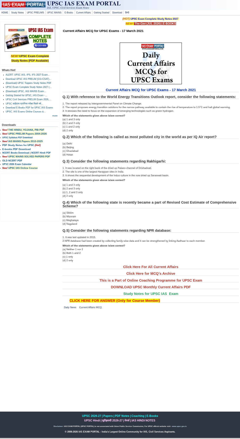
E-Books (68, 12)
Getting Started (101, 12)
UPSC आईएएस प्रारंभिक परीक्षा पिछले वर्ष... (24, 103)
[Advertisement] (150, 337)
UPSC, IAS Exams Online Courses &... (26, 111)
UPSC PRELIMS (35, 12)
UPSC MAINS (54, 12)
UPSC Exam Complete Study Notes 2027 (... (28, 87)
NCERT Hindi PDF (41, 153)
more (54, 116)
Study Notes (17, 12)
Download (117, 12)
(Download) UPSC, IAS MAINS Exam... (26, 91)
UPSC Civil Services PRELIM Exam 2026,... (28, 99)
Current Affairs (83, 12)
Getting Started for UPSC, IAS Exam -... (26, 95)
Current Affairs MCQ (90, 307)
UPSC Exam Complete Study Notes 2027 (154, 18)
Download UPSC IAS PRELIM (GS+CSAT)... (28, 79)
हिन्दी (127, 12)
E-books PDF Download (16, 149)
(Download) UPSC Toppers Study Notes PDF (28, 83)
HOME (4, 12)
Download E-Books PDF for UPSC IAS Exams (29, 107)
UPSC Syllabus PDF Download (17, 137)
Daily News (70, 307)
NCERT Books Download (15, 153)
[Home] (24, 6)
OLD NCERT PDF (12, 160)
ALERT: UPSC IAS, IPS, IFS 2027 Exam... (28, 75)
